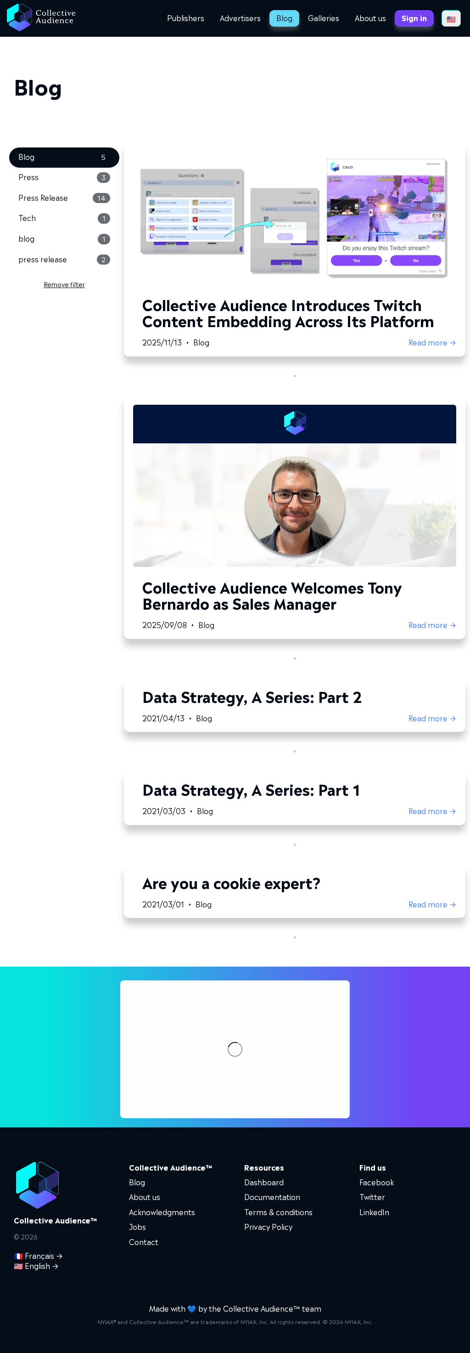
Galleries (323, 17)
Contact (143, 1241)
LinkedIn (374, 1211)
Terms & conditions (278, 1211)
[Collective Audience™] (41, 18)
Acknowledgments (162, 1211)
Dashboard (264, 1181)
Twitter (372, 1196)
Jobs (137, 1226)
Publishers (185, 17)
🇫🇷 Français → (38, 1255)
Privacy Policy (268, 1226)
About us (370, 17)
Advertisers (240, 17)
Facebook (376, 1181)
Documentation (272, 1196)
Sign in (414, 17)
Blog (284, 17)
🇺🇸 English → (36, 1265)
